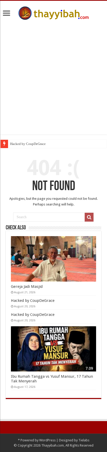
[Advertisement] (53, 81)
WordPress (47, 440)
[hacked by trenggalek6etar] (53, 12)
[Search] (89, 217)
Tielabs (83, 440)
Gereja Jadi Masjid (27, 286)
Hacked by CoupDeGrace (28, 144)
